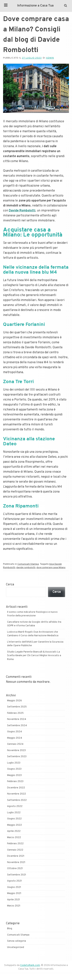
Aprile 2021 (13, 899)
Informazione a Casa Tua (35, 6)
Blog (9, 928)
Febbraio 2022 (15, 843)
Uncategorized (15, 947)
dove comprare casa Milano (50, 567)
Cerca (10, 585)
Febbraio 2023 (15, 781)
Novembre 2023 (16, 750)
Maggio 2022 (14, 825)
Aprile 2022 (14, 831)
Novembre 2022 (16, 793)
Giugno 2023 (14, 769)
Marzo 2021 (13, 905)
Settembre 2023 (16, 756)
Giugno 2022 (14, 818)
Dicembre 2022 (16, 787)
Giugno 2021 (14, 887)
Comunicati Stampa (28, 564)
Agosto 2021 (14, 881)
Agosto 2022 (14, 806)
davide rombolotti (25, 567)
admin (50, 58)
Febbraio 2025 (15, 713)
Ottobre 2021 (15, 868)
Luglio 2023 (13, 762)
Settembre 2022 (17, 800)
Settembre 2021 (16, 874)
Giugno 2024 (14, 731)
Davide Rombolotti (22, 211)
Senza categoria (16, 941)
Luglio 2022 (14, 812)
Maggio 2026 (14, 700)
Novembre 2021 (16, 862)
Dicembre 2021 (15, 856)
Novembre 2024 (16, 719)
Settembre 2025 (17, 706)
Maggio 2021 (14, 893)
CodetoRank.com (30, 965)
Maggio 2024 (14, 738)
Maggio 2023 (14, 775)
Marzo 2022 (14, 837)
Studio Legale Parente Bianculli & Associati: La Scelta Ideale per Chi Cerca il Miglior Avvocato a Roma (34, 655)
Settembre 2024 (17, 725)
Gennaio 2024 (15, 744)
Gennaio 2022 (15, 850)
